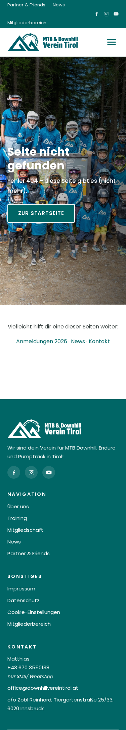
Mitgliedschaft (25, 529)
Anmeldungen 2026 (41, 341)
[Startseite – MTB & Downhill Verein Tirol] (42, 42)
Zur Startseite (41, 213)
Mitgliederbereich (26, 22)
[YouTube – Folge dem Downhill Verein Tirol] (116, 14)
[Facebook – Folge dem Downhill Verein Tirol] (96, 14)
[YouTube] (48, 472)
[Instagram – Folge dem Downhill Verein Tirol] (106, 14)
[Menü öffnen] (111, 42)
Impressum (21, 588)
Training (17, 518)
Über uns (18, 506)
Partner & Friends (26, 5)
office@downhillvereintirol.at (42, 687)
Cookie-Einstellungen (33, 612)
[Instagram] (31, 472)
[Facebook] (13, 472)
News (59, 5)
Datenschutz (23, 600)
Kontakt (99, 341)
